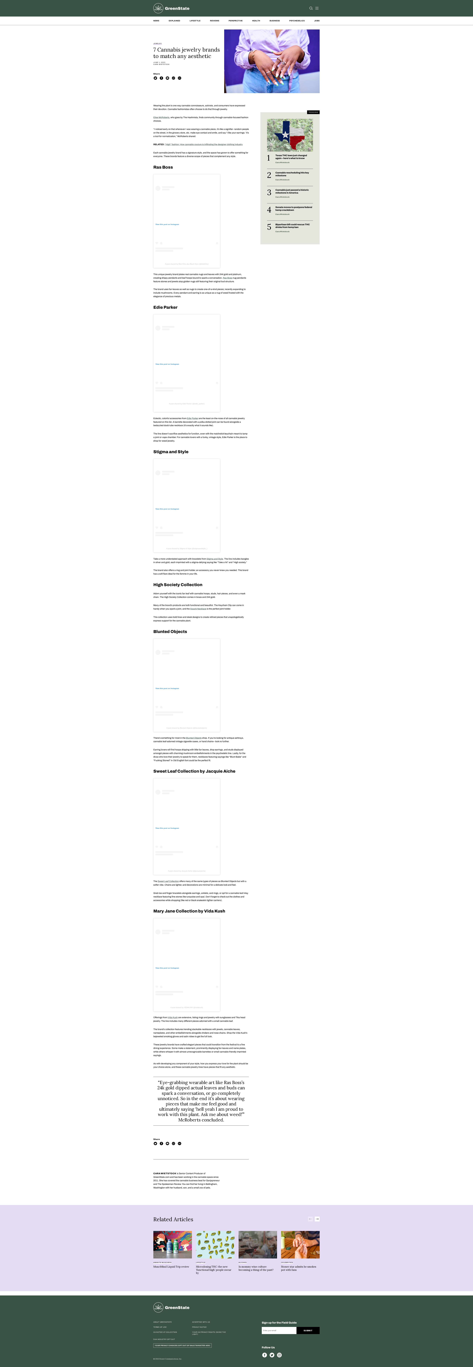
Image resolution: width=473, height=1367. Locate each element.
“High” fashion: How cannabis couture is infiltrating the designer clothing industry (204, 144)
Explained (174, 21)
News (156, 21)
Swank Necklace (198, 609)
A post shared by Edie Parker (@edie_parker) (186, 404)
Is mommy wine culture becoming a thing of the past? (256, 1268)
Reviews (214, 21)
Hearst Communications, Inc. (170, 1359)
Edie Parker (192, 418)
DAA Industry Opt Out (164, 1339)
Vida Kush (173, 1017)
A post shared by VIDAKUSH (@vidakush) (186, 1007)
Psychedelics (297, 21)
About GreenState (162, 1322)
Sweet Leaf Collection (168, 881)
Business (275, 21)
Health (256, 21)
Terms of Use (160, 1327)
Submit (308, 1331)
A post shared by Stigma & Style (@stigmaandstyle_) (186, 548)
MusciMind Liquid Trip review (171, 1266)
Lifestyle (195, 21)
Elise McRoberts (161, 117)
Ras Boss (227, 278)
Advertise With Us (201, 1322)
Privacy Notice (199, 1327)
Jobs (317, 21)
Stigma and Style (215, 559)
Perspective (236, 21)
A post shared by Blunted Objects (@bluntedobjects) (186, 728)
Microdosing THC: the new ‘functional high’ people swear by (213, 1270)
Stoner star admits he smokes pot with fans (298, 1268)
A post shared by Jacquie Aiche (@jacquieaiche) (186, 871)
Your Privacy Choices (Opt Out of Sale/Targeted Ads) (182, 1345)
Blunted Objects (194, 738)
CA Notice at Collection (165, 1332)
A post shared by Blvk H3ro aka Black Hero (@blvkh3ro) (187, 264)
